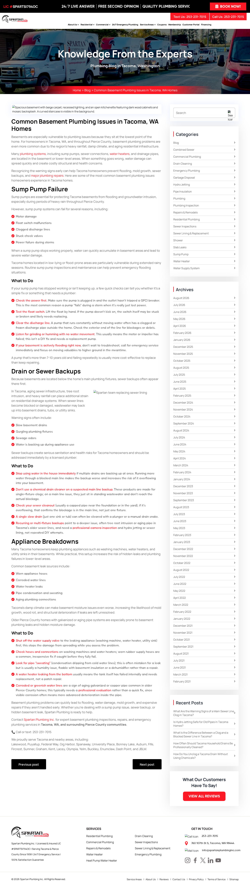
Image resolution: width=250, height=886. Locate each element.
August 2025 (181, 367)
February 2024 (182, 472)
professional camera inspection (95, 528)
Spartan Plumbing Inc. (32, 879)
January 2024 (181, 479)
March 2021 (180, 674)
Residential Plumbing (186, 219)
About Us (72, 24)
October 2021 (181, 639)
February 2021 (182, 681)
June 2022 (179, 584)
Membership (174, 24)
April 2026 (179, 326)
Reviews (164, 879)
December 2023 (183, 486)
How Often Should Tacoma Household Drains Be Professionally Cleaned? (203, 745)
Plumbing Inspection (186, 205)
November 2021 (182, 632)
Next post (147, 764)
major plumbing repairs (47, 175)
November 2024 (183, 409)
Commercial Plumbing (187, 156)
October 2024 (181, 416)
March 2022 (180, 604)
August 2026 (181, 298)
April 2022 (179, 597)
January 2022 (181, 618)
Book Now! (230, 6)
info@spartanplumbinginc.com (221, 850)
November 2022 (183, 556)
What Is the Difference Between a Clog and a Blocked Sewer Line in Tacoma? (200, 734)
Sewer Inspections (184, 226)
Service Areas (147, 24)
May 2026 (179, 319)
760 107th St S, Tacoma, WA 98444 (212, 843)
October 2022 (181, 563)
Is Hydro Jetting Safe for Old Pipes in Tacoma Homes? (200, 723)
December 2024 (183, 402)
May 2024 (179, 451)
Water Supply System (186, 268)
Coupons (162, 24)
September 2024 (183, 423)
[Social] (187, 860)
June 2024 (179, 444)
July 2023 (179, 514)
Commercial (102, 24)
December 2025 (183, 346)
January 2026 (181, 339)
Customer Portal (190, 24)
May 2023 (179, 528)
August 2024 (181, 430)
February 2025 (182, 395)
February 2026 (182, 333)
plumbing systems (33, 154)
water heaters (119, 154)
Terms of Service (216, 879)
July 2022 (179, 577)
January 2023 (181, 542)
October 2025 (181, 360)
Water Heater (181, 261)
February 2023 (182, 535)
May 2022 (179, 590)
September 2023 (183, 500)
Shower (178, 240)
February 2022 (182, 611)
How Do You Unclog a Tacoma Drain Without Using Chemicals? (200, 755)
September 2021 (183, 646)
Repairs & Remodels (185, 212)
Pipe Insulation (182, 191)
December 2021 (183, 625)
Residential (86, 24)
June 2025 (179, 381)
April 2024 (179, 458)
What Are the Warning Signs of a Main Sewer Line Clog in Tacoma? (203, 713)
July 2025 (179, 374)
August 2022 (181, 570)
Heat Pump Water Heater (101, 860)
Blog (176, 142)
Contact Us (178, 879)
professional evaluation (94, 690)
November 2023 (183, 493)
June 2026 (179, 312)
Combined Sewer (183, 149)
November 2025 (183, 353)
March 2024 (180, 465)
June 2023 (179, 521)
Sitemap (234, 879)
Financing (206, 24)
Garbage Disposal (184, 177)
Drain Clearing (144, 836)
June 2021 (179, 667)
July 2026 (179, 305)
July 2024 (179, 437)
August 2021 (181, 653)
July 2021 (179, 660)
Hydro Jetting (181, 184)
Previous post (29, 764)
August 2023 (181, 507)
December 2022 (183, 549)
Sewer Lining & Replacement (191, 233)
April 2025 (179, 388)
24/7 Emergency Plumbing (125, 24)
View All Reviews (204, 796)
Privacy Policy (196, 879)
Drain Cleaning (182, 163)
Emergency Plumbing (186, 170)
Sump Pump (180, 254)
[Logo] (15, 18)
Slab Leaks (179, 247)
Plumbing (179, 198)
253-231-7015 (234, 16)
